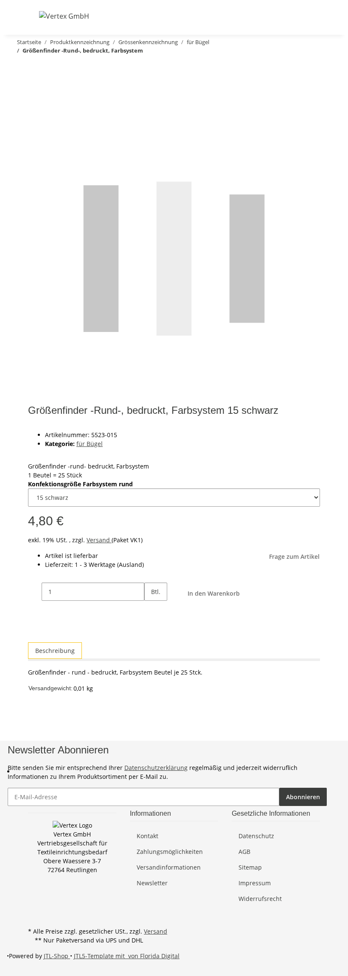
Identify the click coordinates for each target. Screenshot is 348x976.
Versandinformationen (169, 867)
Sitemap (250, 867)
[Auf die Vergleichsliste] (35, 104)
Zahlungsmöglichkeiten (170, 852)
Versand (99, 540)
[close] (35, 85)
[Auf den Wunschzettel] (50, 104)
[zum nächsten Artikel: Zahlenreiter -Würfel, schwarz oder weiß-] (20, 67)
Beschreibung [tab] (55, 651)
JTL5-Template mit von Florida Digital (127, 956)
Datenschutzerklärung (156, 768)
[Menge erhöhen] (151, 610)
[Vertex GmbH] (64, 16)
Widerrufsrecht (260, 899)
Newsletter (152, 883)
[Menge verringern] (35, 592)
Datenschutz (256, 836)
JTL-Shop (57, 956)
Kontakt (147, 836)
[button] (272, 16)
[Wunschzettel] (299, 16)
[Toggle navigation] (33, 15)
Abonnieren (303, 797)
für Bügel (89, 444)
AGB (244, 852)
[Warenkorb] (313, 16)
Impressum (255, 883)
